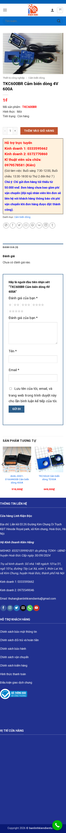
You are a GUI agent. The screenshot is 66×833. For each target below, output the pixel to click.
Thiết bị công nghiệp (14, 77)
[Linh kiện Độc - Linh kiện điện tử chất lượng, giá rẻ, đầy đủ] (33, 10)
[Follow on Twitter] (17, 608)
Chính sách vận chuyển (14, 657)
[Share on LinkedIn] (46, 225)
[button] (5, 9)
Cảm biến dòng (36, 77)
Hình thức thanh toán (13, 674)
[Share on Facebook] (13, 225)
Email (14, 370)
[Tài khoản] (52, 10)
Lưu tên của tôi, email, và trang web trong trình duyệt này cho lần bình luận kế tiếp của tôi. (33, 395)
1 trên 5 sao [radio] (10, 305)
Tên (13, 351)
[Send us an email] (23, 608)
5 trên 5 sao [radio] (15, 311)
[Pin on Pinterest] (33, 225)
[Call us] (30, 608)
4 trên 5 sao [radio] (37, 305)
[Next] (63, 471)
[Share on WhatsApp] (6, 225)
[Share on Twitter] (19, 225)
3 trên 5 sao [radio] (25, 305)
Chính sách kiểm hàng (13, 665)
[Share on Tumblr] (52, 225)
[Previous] (3, 471)
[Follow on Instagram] (10, 608)
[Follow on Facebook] (3, 608)
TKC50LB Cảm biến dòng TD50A (49, 477)
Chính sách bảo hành (13, 648)
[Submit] (59, 21)
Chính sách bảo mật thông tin (18, 631)
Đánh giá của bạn (23, 298)
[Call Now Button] (57, 825)
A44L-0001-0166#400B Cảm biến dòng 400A (17, 479)
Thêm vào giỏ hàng (39, 130)
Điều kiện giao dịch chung (16, 682)
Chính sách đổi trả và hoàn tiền (19, 640)
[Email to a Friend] (26, 225)
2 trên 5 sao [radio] (15, 305)
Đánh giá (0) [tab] (10, 247)
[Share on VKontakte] (39, 225)
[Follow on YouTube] (36, 608)
